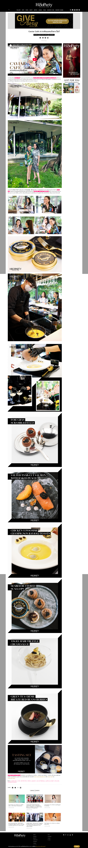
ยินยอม (76, 846)
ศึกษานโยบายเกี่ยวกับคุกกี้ (40, 846)
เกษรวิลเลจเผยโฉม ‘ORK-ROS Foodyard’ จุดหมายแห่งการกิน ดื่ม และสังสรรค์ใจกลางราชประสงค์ (16, 824)
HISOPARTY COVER (50, 10)
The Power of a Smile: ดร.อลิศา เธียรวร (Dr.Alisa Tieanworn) (16, 805)
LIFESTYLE (35, 10)
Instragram (49, 836)
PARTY (23, 10)
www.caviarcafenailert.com (40, 776)
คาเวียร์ (18, 780)
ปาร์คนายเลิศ (56, 780)
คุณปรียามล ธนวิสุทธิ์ (49, 780)
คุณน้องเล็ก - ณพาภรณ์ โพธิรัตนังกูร (38, 780)
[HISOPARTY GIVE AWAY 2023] (44, 20)
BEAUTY (31, 10)
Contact (49, 838)
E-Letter (49, 839)
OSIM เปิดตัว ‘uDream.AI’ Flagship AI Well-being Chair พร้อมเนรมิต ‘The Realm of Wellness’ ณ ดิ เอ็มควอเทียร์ (34, 825)
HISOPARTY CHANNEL (59, 10)
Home (49, 834)
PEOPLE (27, 10)
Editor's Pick (24, 780)
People (29, 780)
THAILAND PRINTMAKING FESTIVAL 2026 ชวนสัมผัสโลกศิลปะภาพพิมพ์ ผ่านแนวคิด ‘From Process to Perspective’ (34, 806)
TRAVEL (44, 10)
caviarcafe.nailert (11, 778)
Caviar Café (50, 776)
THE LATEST (19, 10)
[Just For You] (71, 85)
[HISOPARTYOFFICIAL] (71, 60)
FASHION (40, 10)
